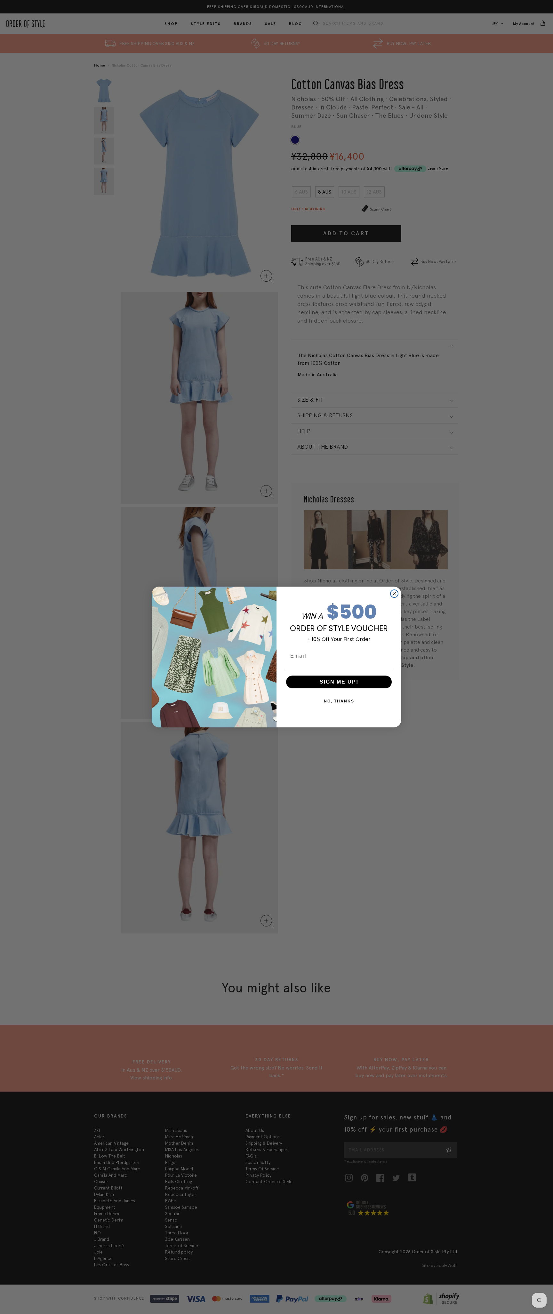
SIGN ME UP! (339, 682)
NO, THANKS (339, 701)
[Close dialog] (394, 593)
